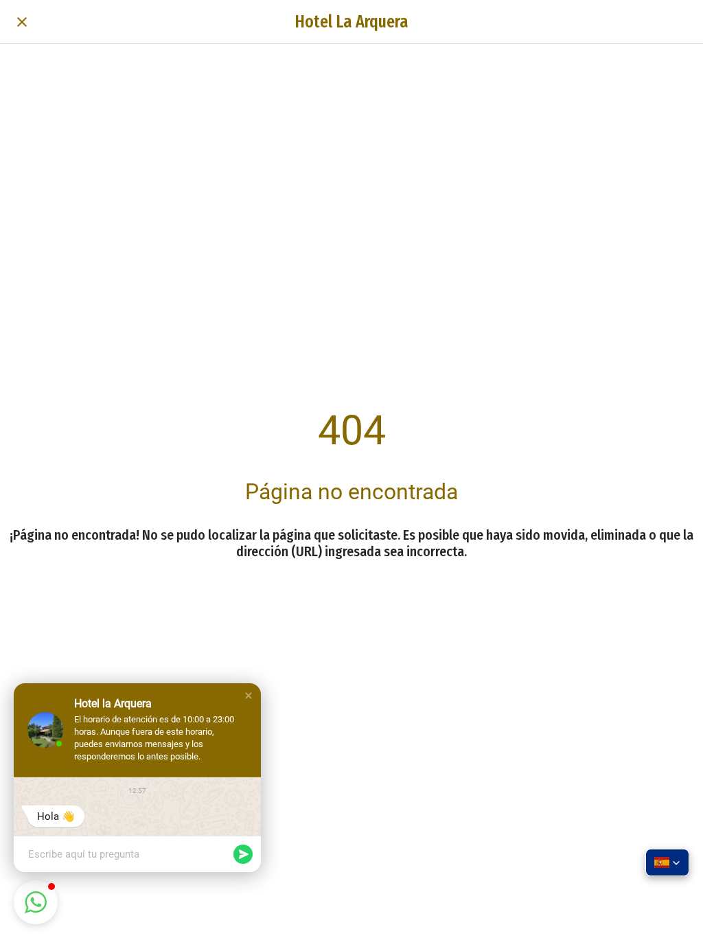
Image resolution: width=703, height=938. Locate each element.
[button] (248, 695)
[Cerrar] (22, 22)
